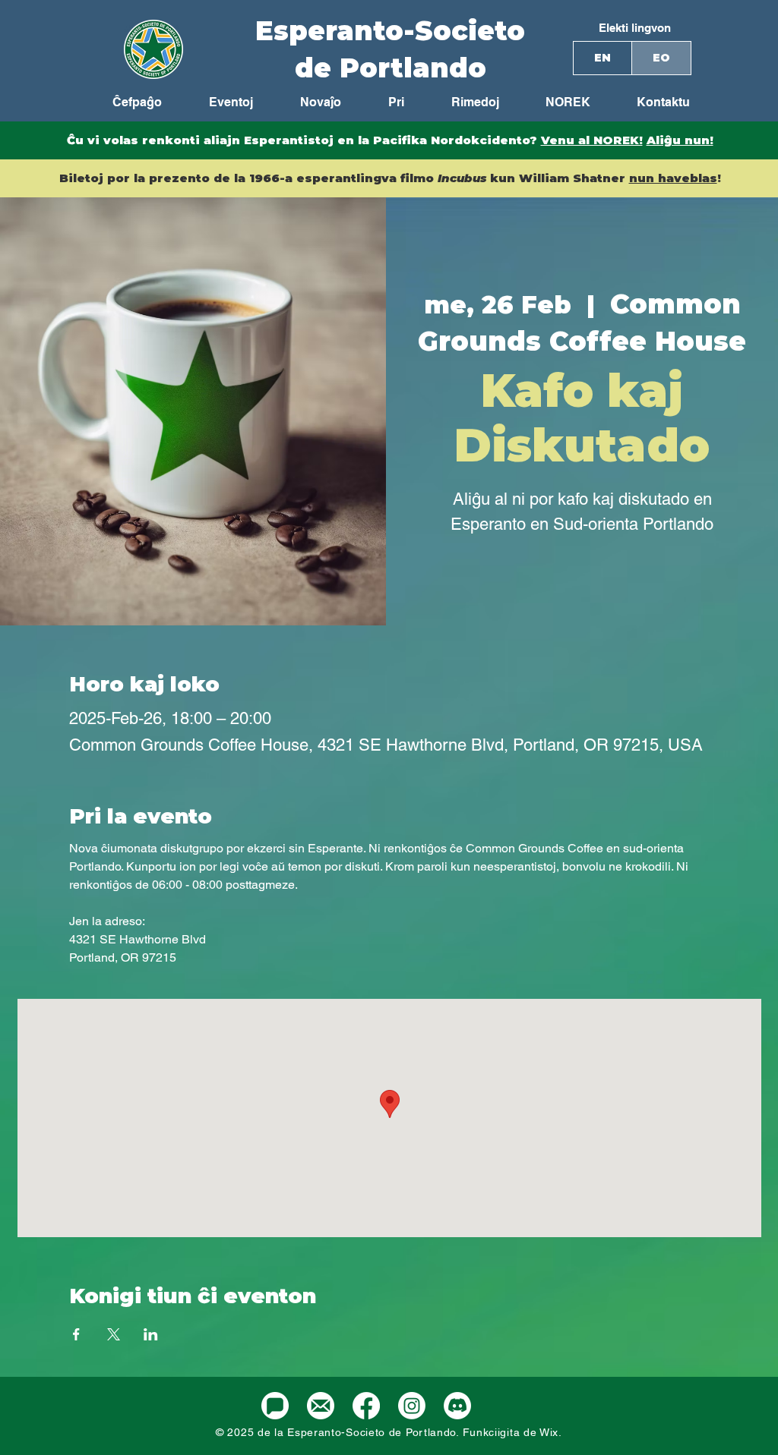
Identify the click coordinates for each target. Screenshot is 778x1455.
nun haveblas (673, 178)
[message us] (275, 1405)
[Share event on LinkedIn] (151, 1334)
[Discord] (457, 1405)
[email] (320, 1405)
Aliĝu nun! (680, 140)
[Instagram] (411, 1405)
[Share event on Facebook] (76, 1334)
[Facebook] (366, 1405)
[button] (556, 102)
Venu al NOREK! (592, 140)
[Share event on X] (113, 1334)
